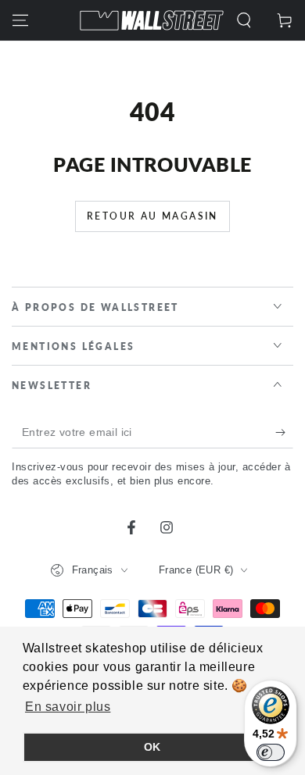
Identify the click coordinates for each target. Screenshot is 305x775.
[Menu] (20, 20)
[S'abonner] (284, 433)
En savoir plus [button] (67, 706)
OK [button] (152, 747)
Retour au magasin (152, 216)
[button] (244, 20)
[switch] (271, 752)
